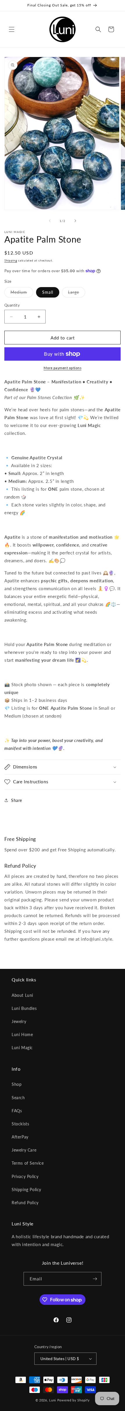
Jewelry (19, 1021)
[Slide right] (75, 220)
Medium (21, 293)
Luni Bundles (24, 1008)
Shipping (10, 260)
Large (76, 293)
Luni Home (22, 1034)
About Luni (22, 995)
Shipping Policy (26, 1189)
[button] (11, 29)
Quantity (12, 305)
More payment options (62, 368)
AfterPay (20, 1136)
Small (47, 292)
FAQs (17, 1110)
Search (18, 1097)
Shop (17, 1084)
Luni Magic (22, 1047)
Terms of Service (28, 1163)
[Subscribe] (94, 1279)
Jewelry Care (24, 1149)
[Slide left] (49, 220)
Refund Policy (25, 1202)
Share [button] (16, 800)
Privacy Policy (25, 1176)
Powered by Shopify (73, 1400)
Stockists (20, 1123)
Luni (52, 1400)
